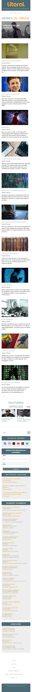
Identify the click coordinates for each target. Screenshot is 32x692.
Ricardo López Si (8, 613)
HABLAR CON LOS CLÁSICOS (11, 26)
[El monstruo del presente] (16, 372)
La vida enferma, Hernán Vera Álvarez (7, 420)
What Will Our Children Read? (9, 545)
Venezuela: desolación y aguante (10, 575)
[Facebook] (4, 443)
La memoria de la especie (10, 253)
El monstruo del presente (11, 382)
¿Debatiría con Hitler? (7, 527)
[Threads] (22, 443)
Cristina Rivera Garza (9, 560)
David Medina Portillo (9, 634)
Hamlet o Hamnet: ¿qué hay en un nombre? (13, 648)
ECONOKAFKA (6, 508)
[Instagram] (9, 443)
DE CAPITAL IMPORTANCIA (9, 567)
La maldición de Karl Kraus (11, 159)
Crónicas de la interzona (10, 556)
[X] (13, 443)
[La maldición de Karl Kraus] (16, 149)
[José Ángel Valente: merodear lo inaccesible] (23, 413)
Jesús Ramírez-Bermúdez (10, 590)
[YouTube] (18, 443)
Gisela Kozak (6, 572)
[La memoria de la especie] (16, 243)
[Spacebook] (16, 117)
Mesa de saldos (7, 635)
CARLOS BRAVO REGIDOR (10, 482)
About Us (14, 664)
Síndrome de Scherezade (10, 532)
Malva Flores (7, 640)
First (3, 459)
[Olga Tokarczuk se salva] (16, 84)
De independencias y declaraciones (11, 516)
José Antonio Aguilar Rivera (12, 513)
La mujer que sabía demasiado (10, 610)
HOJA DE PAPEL (6, 598)
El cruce (5, 550)
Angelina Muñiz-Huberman (11, 602)
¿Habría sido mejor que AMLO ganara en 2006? (14, 510)
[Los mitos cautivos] (16, 341)
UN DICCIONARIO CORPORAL (10, 591)
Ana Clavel (6, 531)
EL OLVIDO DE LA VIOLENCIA (10, 593)
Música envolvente (7, 604)
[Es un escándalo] (16, 308)
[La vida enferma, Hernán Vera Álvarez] (8, 413)
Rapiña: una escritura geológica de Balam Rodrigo (14, 563)
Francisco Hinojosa (9, 596)
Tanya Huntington (8, 489)
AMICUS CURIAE (6, 514)
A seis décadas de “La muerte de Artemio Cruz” (14, 581)
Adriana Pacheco (8, 542)
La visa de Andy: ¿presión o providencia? (12, 522)
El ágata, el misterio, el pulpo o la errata (12, 643)
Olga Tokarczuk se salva (10, 94)
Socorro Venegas (8, 584)
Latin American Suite (9, 647)
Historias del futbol (7, 616)
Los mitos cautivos (8, 351)
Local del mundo (7, 579)
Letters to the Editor (14, 671)
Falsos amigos (7, 285)
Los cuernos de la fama (8, 533)
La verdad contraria (9, 520)
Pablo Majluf (7, 525)
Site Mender (22, 686)
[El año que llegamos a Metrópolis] (16, 180)
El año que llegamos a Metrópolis (13, 190)
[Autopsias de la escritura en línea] (16, 212)
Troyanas (5, 544)
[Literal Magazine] (16, 4)
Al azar (4, 603)
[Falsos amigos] (16, 275)
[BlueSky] (27, 443)
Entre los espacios (8, 629)
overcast (5, 562)
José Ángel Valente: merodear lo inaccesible (23, 420)
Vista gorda (6, 609)
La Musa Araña (7, 597)
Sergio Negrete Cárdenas (11, 507)
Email (4, 464)
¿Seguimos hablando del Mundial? (10, 557)
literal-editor (6, 496)
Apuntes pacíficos (6, 539)
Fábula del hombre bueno (8, 637)
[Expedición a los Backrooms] (16, 50)
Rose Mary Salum (8, 628)
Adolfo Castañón (8, 578)
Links (14, 667)
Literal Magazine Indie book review (14, 674)
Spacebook (5, 127)
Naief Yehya (6, 554)
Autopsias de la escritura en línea (13, 222)
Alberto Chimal (7, 548)
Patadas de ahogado (7, 569)
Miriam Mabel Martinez (10, 608)
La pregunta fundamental (8, 631)
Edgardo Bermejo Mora (10, 537)
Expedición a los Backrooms (11, 61)
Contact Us (14, 677)
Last (4, 462)
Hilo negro (5, 641)
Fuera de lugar (7, 573)
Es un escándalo (7, 319)
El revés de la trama (9, 538)
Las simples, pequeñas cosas (9, 587)
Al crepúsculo (7, 615)
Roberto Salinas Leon (10, 566)
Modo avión (6, 585)
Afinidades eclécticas (9, 526)
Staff (13, 660)
